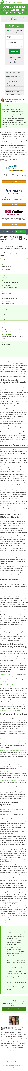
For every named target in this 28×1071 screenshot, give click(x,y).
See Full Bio (12, 1050)
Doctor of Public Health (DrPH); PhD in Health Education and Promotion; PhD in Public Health (14, 176)
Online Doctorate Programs (13, 76)
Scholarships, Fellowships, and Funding (13, 88)
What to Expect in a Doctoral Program (13, 82)
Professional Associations (12, 91)
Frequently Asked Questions (13, 94)
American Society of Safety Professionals (9, 750)
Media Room (7, 1061)
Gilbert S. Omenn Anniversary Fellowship (9, 663)
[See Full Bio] (17, 1050)
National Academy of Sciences (7, 791)
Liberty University (8, 198)
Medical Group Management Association (9, 771)
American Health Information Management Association (13, 780)
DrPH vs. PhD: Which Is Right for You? (14, 73)
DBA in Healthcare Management (17, 199)
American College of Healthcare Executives (10, 761)
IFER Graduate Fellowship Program (8, 684)
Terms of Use (22, 1061)
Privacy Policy (14, 1061)
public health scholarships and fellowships (10, 710)
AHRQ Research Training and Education (9, 674)
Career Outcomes (10, 85)
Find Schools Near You (14, 1009)
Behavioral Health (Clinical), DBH (17, 219)
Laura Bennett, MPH (16, 99)
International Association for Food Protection (10, 731)
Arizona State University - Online (13, 218)
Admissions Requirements (12, 79)
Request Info (14, 181)
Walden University (8, 174)
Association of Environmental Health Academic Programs (13, 742)
